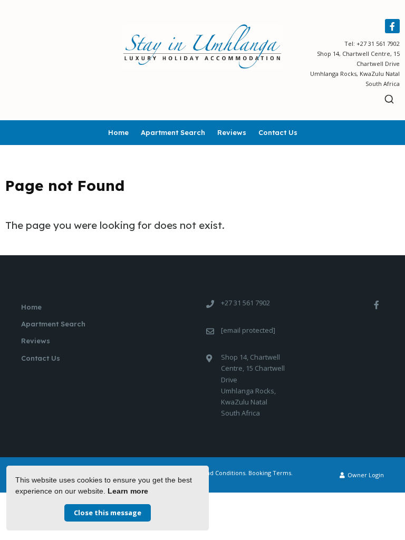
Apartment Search (173, 132)
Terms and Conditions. (215, 473)
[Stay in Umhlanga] (202, 46)
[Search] (389, 99)
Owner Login (365, 475)
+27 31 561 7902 (378, 43)
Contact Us (277, 132)
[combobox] (389, 99)
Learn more (128, 491)
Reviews (231, 132)
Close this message (107, 512)
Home (118, 132)
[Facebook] (392, 26)
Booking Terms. (270, 473)
